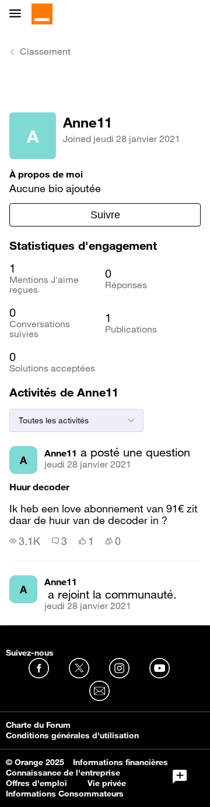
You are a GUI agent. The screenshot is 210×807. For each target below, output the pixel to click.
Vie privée (107, 783)
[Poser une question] (179, 776)
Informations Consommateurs (65, 793)
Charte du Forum (38, 725)
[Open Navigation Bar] (18, 14)
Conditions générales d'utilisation (72, 735)
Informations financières (120, 762)
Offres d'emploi (36, 783)
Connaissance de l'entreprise (63, 772)
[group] (24, 541)
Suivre (105, 215)
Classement (45, 51)
